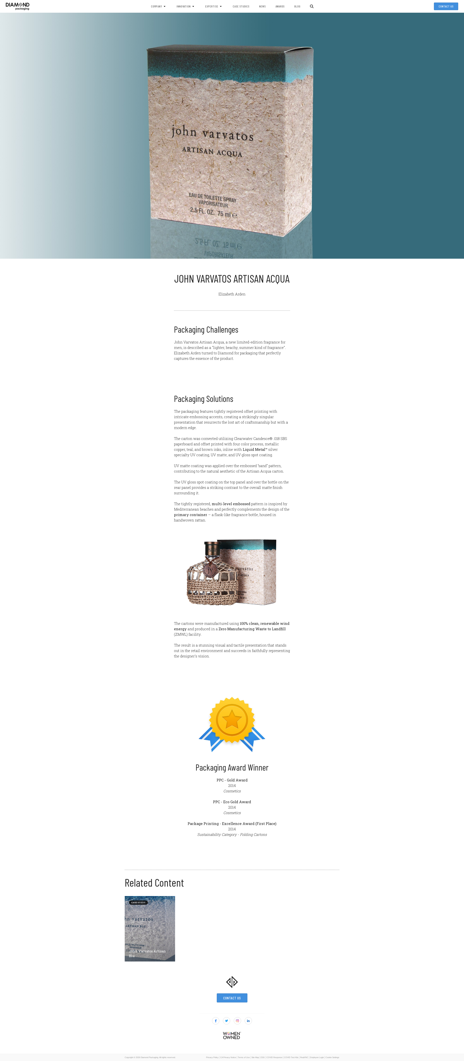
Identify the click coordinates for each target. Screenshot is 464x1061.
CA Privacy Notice (228, 1057)
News (262, 6)
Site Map (255, 1057)
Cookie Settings (332, 1057)
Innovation (184, 6)
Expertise (211, 6)
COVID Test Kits (291, 1057)
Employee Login (317, 1057)
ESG (263, 1057)
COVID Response (274, 1057)
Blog (297, 6)
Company (156, 6)
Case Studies (241, 6)
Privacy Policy (212, 1057)
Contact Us (446, 6)
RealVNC (304, 1057)
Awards (280, 6)
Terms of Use (244, 1057)
